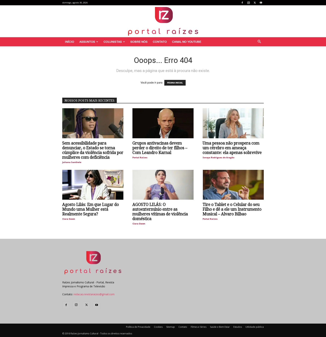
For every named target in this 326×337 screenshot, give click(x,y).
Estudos (237, 326)
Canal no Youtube (186, 41)
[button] (259, 42)
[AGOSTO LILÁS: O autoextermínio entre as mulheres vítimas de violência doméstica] (163, 185)
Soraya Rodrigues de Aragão (218, 157)
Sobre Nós (139, 41)
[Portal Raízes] (163, 21)
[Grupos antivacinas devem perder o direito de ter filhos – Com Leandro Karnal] (163, 123)
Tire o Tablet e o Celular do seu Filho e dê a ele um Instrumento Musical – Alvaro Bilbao (232, 209)
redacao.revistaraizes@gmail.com (94, 294)
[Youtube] (261, 2)
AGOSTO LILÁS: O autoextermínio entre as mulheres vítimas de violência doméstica (160, 211)
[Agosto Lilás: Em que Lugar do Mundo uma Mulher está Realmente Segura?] (92, 185)
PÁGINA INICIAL (175, 82)
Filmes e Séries (198, 326)
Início (69, 41)
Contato (160, 41)
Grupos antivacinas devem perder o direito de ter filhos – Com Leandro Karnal (159, 148)
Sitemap (170, 326)
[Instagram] (248, 2)
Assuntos (87, 41)
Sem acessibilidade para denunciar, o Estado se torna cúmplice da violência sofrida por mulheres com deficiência (92, 150)
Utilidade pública (254, 326)
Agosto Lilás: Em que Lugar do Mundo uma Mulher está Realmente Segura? (90, 209)
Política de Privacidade (138, 326)
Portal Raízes (139, 157)
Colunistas (113, 41)
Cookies (158, 326)
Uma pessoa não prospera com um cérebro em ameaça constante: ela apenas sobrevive (232, 148)
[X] (255, 2)
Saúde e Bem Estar (220, 326)
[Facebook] (242, 2)
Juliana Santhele (71, 162)
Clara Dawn (68, 218)
